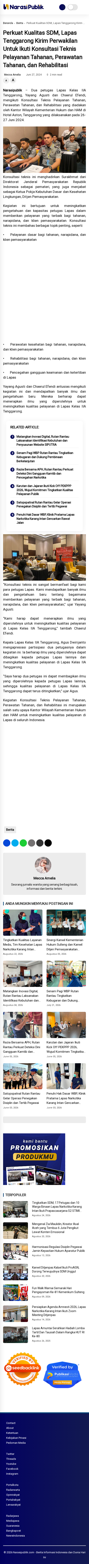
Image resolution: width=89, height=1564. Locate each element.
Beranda (8, 23)
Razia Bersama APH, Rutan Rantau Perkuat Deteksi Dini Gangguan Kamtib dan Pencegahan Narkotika (45, 473)
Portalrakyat (13, 1499)
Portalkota (12, 1484)
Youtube (11, 1463)
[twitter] (15, 843)
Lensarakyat (13, 1504)
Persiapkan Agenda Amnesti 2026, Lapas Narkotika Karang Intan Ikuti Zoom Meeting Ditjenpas (59, 1311)
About (10, 1427)
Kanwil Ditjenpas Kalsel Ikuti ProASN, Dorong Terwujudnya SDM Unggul (55, 1269)
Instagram (12, 1473)
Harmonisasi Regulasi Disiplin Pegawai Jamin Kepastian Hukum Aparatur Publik (58, 1249)
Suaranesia (12, 1525)
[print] (31, 843)
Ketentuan (12, 1432)
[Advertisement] (44, 292)
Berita (19, 23)
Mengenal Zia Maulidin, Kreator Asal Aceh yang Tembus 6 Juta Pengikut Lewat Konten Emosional (55, 1228)
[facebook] (6, 843)
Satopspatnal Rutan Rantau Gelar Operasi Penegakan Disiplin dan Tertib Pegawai (44, 504)
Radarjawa (12, 1515)
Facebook (12, 1468)
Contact (11, 1423)
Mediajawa (12, 1520)
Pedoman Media (16, 1442)
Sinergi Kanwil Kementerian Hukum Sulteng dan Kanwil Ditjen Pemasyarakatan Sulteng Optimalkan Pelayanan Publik (65, 945)
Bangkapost (13, 1530)
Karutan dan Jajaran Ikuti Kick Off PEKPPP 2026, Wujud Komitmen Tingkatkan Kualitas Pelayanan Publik (45, 490)
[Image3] (34, 1184)
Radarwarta (13, 1489)
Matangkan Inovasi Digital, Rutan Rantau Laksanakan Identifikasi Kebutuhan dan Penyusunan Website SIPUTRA (43, 440)
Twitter (10, 1453)
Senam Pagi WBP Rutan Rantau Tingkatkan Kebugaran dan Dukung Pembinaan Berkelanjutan (45, 457)
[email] (39, 843)
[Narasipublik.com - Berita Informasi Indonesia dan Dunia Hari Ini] (23, 10)
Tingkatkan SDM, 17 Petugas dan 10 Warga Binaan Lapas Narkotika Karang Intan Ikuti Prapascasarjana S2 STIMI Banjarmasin (57, 1207)
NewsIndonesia (15, 1535)
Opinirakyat (13, 1494)
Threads (11, 1458)
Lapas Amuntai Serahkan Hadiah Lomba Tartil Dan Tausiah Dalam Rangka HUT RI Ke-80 (58, 1332)
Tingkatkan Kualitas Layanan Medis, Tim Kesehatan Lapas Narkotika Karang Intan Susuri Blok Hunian (22, 945)
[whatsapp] (23, 843)
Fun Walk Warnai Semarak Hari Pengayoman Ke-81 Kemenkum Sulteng (58, 1290)
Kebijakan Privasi (16, 1437)
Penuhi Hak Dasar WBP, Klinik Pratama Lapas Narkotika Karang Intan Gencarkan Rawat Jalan (46, 518)
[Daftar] (62, 7)
